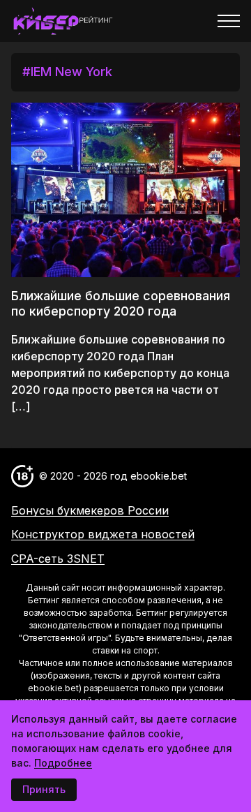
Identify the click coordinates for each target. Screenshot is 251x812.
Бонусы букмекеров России (90, 510)
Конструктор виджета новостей (103, 534)
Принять (44, 789)
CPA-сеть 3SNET (58, 559)
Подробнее (63, 763)
